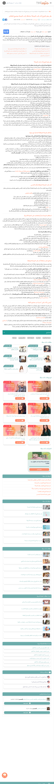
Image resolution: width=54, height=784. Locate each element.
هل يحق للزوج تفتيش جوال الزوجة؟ (43, 486)
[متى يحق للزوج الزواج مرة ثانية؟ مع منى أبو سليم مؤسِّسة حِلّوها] (39, 408)
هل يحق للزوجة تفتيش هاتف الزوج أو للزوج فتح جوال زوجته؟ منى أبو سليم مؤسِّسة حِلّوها (39, 439)
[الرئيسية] (50, 11)
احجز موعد (25, 703)
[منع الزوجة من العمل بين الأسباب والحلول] (22, 348)
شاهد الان (43, 398)
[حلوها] (50, 2)
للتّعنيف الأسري (36, 251)
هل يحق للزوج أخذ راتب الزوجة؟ (41, 49)
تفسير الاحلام (31, 366)
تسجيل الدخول (10, 3)
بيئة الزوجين (45, 116)
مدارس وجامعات (32, 346)
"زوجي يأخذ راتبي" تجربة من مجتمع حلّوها (16, 53)
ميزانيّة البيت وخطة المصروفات (40, 280)
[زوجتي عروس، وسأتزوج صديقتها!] (22, 369)
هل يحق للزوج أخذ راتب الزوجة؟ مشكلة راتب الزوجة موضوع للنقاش (18, 11)
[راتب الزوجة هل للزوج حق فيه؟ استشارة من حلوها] (39, 386)
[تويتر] (4, 19)
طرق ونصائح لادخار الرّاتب (38, 283)
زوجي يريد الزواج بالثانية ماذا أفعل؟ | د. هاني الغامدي (15, 439)
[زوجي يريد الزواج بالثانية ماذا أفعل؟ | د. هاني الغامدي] (14, 430)
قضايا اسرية (35, 11)
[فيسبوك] (6, 19)
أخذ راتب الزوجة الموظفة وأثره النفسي (40, 51)
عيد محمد (43, 20)
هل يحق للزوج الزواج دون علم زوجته (42, 483)
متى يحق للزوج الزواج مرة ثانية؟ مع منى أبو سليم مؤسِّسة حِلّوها (40, 417)
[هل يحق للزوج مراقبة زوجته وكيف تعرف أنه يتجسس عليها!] (47, 358)
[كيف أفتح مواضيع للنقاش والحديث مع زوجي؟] (22, 358)
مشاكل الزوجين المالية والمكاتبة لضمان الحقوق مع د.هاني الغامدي (16, 395)
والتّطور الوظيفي (29, 193)
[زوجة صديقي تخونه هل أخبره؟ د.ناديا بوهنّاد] (14, 408)
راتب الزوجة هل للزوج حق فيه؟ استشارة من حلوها (39, 395)
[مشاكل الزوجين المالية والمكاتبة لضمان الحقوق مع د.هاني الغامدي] (14, 386)
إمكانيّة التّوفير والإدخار (43, 247)
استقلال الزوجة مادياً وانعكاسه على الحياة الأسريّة (14, 51)
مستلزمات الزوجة (38, 69)
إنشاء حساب (18, 3)
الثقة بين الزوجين (32, 356)
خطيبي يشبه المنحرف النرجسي (43, 494)
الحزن (47, 207)
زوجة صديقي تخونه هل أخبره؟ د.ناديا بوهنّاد (15, 416)
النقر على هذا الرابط (40, 318)
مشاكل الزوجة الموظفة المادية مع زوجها (16, 49)
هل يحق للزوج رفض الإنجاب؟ (44, 491)
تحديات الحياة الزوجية (43, 11)
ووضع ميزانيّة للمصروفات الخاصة (22, 171)
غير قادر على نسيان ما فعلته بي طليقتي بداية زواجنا (39, 480)
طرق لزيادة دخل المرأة (39, 292)
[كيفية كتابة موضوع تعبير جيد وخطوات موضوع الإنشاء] (47, 348)
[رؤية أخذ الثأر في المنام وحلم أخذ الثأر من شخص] (47, 369)
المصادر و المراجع (44, 56)
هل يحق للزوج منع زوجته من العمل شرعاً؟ (41, 489)
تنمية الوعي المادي (44, 298)
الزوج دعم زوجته (42, 225)
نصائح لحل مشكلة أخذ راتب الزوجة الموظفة (39, 53)
